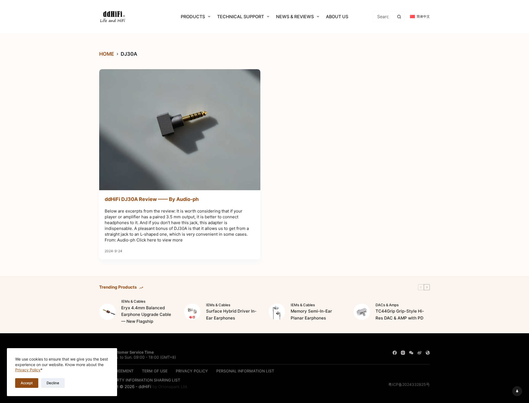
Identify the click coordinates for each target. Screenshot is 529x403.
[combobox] (383, 16)
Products (193, 16)
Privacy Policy (28, 369)
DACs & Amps (387, 305)
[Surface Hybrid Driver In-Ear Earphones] (192, 311)
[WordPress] (428, 353)
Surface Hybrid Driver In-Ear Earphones (231, 314)
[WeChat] (411, 353)
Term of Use (155, 371)
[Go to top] (517, 391)
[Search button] (399, 16)
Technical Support (240, 16)
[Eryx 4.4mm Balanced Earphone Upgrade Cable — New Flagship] (107, 311)
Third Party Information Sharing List (139, 380)
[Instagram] (403, 353)
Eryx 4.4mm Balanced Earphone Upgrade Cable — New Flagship (146, 314)
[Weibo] (419, 353)
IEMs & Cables (133, 301)
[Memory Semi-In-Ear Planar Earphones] (277, 311)
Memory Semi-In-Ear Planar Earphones (311, 314)
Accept (27, 383)
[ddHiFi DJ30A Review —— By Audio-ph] (179, 129)
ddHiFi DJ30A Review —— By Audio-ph (152, 199)
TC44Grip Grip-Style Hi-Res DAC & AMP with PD (400, 314)
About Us (337, 16)
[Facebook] (395, 353)
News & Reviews (295, 16)
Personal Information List (245, 371)
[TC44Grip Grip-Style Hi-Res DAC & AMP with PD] (361, 311)
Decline (53, 383)
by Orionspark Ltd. (170, 386)
